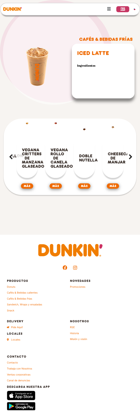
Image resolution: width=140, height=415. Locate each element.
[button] (68, 9)
